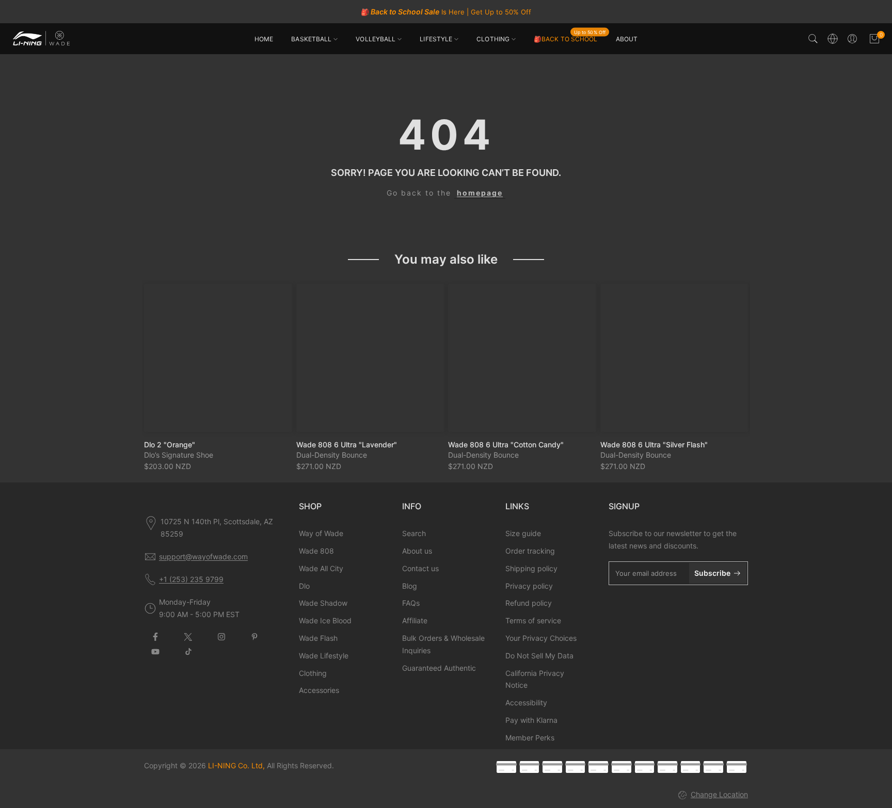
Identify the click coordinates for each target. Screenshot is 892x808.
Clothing (313, 673)
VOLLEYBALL (375, 39)
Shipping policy (531, 568)
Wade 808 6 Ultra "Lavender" (346, 444)
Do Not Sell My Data (539, 655)
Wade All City (321, 568)
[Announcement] (446, 12)
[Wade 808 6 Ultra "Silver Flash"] (674, 358)
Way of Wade (321, 533)
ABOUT (627, 39)
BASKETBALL (311, 39)
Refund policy (528, 603)
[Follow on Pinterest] (254, 637)
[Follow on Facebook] (155, 637)
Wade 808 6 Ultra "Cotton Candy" (506, 444)
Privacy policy (529, 585)
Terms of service (533, 620)
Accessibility (526, 702)
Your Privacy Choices (541, 638)
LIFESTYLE (436, 39)
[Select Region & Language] (832, 38)
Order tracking (530, 550)
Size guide (523, 533)
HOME (263, 39)
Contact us (420, 568)
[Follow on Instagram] (221, 637)
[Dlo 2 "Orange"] (218, 358)
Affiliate (414, 620)
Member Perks (529, 737)
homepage (480, 192)
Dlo (304, 585)
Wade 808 (316, 550)
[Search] (813, 38)
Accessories (319, 690)
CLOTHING (492, 39)
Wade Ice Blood (325, 620)
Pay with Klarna (531, 720)
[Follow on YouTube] (155, 651)
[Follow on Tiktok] (188, 651)
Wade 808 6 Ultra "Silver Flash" (654, 444)
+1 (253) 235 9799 (191, 579)
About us (417, 550)
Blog (409, 585)
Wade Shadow (323, 603)
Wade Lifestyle (323, 655)
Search (414, 533)
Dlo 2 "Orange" (169, 444)
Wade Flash (318, 638)
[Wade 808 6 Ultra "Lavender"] (370, 358)
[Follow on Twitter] (188, 637)
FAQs (411, 603)
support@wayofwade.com (203, 556)
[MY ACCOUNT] (852, 38)
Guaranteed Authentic (439, 668)
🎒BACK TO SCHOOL (570, 38)
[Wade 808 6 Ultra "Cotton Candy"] (522, 358)
